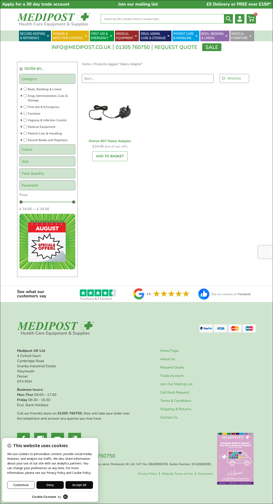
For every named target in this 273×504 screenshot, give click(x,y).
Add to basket (110, 156)
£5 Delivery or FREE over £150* (238, 4)
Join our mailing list (138, 4)
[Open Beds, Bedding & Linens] (226, 36)
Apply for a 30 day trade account (35, 4)
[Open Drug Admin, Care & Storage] (168, 36)
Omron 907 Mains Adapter (110, 141)
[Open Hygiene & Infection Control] (86, 36)
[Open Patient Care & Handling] (196, 36)
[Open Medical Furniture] (250, 36)
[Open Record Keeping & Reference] (48, 36)
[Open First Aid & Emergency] (111, 36)
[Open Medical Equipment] (136, 36)
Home (86, 64)
